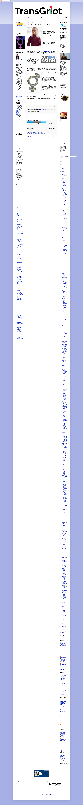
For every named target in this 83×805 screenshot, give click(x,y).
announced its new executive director (45, 51)
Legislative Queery (20, 323)
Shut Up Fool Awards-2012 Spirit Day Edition (64, 356)
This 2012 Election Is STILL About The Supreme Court (64, 612)
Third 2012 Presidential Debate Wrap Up (64, 314)
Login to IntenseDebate (30, 122)
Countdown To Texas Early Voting (64, 407)
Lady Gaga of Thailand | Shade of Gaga (63, 742)
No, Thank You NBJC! (64, 525)
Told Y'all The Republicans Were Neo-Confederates (64, 489)
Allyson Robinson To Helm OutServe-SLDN (64, 265)
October (63, 178)
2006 (62, 636)
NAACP (18, 288)
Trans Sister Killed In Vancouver (64, 528)
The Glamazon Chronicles (19, 330)
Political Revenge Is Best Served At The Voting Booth (64, 333)
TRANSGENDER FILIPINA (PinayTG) (63, 756)
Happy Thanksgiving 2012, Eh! (64, 518)
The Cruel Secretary (18, 252)
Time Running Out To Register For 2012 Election (64, 603)
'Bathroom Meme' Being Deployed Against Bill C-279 (64, 562)
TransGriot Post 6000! (64, 523)
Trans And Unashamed (64, 470)
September (64, 615)
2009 (62, 632)
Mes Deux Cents (19, 232)
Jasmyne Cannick (19, 226)
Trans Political (63, 689)
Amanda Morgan (63, 664)
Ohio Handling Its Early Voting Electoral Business (64, 594)
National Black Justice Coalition (19, 293)
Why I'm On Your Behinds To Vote (64, 506)
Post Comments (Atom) (35, 138)
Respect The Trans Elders (64, 428)
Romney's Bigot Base (64, 444)
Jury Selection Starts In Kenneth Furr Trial (64, 383)
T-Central (62, 680)
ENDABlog (18, 221)
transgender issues (42, 133)
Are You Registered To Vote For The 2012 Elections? (64, 545)
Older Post (54, 136)
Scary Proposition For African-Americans (64, 190)
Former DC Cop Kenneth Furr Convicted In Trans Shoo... (64, 249)
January (63, 627)
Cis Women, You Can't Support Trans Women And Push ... (64, 260)
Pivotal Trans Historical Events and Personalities (64, 497)
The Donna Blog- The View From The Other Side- (64, 683)
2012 (62, 174)
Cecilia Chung (63, 675)
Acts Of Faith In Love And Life (19, 214)
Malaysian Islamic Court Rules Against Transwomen (64, 447)
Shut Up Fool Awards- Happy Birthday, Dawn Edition (64, 451)
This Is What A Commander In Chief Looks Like (64, 304)
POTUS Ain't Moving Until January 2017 (64, 200)
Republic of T (19, 240)
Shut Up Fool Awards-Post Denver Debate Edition (64, 535)
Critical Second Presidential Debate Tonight (64, 415)
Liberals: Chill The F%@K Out (64, 566)
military (34, 133)
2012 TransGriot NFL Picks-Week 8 (64, 269)
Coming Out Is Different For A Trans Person (64, 477)
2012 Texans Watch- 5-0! (64, 509)
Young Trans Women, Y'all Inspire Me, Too (64, 574)
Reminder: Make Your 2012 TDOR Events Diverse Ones (64, 366)
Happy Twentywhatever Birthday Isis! (64, 607)
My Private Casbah (20, 233)
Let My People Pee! (64, 591)
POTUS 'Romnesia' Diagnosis (64, 296)
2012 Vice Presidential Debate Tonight (64, 473)
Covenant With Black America (19, 280)
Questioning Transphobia (63, 677)
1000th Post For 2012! (64, 216)
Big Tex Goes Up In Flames (64, 339)
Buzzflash (18, 273)
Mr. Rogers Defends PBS (64, 503)
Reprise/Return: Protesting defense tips (63, 653)
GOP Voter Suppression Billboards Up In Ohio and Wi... (64, 403)
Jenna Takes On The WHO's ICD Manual (64, 433)
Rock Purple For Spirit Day (64, 370)
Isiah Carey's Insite (20, 321)
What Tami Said (19, 258)
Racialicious (19, 239)
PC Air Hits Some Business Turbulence (64, 300)
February (63, 626)
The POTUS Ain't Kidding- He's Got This (64, 375)
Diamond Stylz (62, 643)
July (62, 619)
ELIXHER (18, 220)
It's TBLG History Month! (64, 600)
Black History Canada (19, 270)
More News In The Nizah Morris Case (64, 511)
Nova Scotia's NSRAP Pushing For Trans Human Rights (64, 362)
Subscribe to (29, 128)
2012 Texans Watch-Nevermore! (64, 337)
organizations (37, 133)
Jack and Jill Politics (19, 225)
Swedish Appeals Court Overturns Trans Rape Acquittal (64, 394)
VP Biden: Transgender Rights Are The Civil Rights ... (64, 181)
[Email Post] (41, 132)
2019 (62, 164)
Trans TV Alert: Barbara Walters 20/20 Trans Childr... (64, 224)
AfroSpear (18, 215)
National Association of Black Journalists (19, 290)
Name (28, 123)
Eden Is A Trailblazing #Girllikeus (64, 311)
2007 (62, 635)
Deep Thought (19, 218)
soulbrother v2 (19, 245)
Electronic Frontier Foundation (20, 282)
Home (42, 136)
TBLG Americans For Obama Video (64, 379)
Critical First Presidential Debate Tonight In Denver (64, 578)
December (64, 175)
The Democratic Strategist (19, 300)
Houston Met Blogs (20, 318)
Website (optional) (49, 123)
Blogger (46, 797)
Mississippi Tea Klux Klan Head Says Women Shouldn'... (64, 424)
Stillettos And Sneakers (63, 679)
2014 (62, 171)
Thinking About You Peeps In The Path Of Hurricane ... (64, 204)
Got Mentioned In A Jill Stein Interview (64, 500)
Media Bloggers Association (19, 286)
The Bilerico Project (19, 249)
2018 (62, 165)
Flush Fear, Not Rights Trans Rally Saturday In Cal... (64, 456)
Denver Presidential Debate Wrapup (64, 570)
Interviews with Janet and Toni (64, 307)
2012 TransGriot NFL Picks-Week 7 (64, 372)
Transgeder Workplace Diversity (63, 694)
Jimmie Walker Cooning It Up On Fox (64, 515)
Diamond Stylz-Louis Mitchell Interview (64, 558)
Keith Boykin (19, 229)
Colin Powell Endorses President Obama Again (64, 275)
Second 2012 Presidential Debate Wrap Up (64, 399)
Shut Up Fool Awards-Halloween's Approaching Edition (64, 255)
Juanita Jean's (19, 322)
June (63, 620)
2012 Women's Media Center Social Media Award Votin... (64, 441)
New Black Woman (20, 234)
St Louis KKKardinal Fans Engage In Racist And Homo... (64, 292)
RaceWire (18, 238)
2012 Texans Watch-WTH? (64, 430)
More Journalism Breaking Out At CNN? (64, 318)
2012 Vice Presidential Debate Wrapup (64, 463)
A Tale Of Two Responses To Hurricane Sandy (64, 194)
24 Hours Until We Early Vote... (64, 342)
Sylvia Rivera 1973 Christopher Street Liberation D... (64, 327)
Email (38, 123)
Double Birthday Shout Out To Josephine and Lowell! (64, 346)
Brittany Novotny (63, 674)
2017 (62, 167)
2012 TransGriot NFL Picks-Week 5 (64, 555)
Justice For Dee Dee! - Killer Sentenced (64, 531)
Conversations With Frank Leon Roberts (19, 277)
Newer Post (29, 136)
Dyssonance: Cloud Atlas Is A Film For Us (64, 213)
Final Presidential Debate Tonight (64, 322)
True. (61, 665)
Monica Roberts (19, 59)
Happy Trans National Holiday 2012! (64, 186)
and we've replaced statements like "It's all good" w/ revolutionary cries (20, 337)
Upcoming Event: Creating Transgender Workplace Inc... (64, 239)
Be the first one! (43, 109)
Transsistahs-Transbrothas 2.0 (19, 308)
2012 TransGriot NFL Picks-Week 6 (64, 467)
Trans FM (18, 301)
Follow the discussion (55, 106)
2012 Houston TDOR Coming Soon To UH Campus (64, 287)
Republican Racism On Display (64, 197)
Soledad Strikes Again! (64, 460)
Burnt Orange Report (19, 316)
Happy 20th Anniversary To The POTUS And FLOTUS (64, 587)
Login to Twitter (43, 122)
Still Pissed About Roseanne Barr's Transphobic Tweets (64, 209)
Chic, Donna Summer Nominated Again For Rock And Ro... (64, 550)
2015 (62, 170)
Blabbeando (19, 216)
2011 (62, 629)
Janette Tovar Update (64, 353)
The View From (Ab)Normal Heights (63, 686)
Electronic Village (19, 219)
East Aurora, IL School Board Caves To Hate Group (64, 350)
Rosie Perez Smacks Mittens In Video (64, 411)
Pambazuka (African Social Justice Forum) (19, 297)
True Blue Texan (19, 331)
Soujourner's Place (20, 244)
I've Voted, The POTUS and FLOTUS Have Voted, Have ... (64, 220)
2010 (62, 631)
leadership (30, 133)
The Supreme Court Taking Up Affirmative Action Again (64, 493)
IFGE (17, 284)
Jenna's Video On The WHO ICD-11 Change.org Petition (64, 234)
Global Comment (19, 283)
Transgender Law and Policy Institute (20, 306)
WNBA (18, 310)
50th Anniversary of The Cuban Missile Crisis (64, 437)
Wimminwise (19, 259)
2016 (62, 168)
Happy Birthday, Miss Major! (64, 278)
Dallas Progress (19, 317)
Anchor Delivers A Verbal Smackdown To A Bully (64, 583)
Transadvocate (63, 691)
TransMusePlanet (63, 669)
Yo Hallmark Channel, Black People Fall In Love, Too (64, 419)
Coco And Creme (19, 275)
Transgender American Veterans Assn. (20, 304)
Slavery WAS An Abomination (64, 521)
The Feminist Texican (19, 328)
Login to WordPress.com (37, 122)
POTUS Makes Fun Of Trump (64, 272)
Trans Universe (63, 690)
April (63, 623)
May (63, 622)
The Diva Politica (19, 326)
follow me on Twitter (19, 209)
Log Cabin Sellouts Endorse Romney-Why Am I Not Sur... (64, 282)
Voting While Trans (64, 598)
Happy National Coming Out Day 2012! (64, 480)
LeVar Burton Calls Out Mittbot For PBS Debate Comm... (64, 540)
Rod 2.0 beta (19, 241)
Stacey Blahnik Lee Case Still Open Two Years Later (64, 484)
